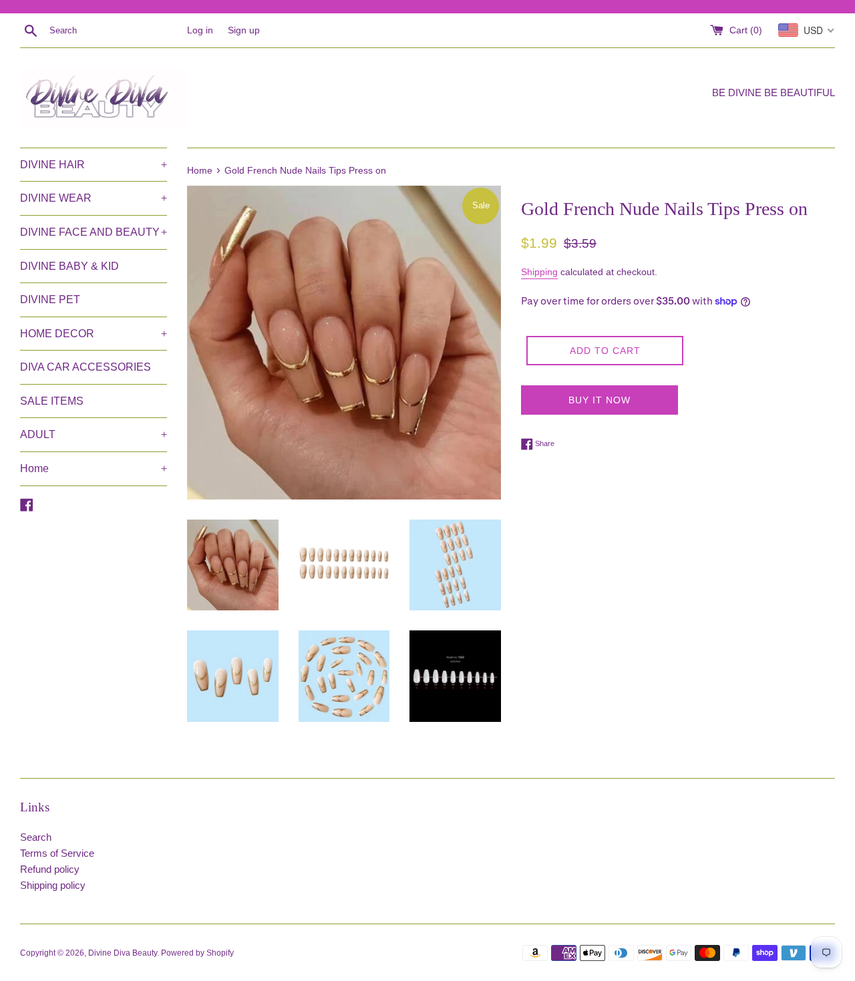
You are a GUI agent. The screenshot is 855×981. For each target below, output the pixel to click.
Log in (200, 30)
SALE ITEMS (51, 401)
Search (35, 837)
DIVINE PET (50, 299)
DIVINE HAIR (93, 164)
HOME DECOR (93, 333)
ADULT (93, 434)
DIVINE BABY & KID (69, 266)
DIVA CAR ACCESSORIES (85, 367)
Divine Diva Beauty (122, 953)
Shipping (539, 271)
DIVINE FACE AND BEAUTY (93, 232)
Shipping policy (53, 885)
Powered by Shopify (197, 953)
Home (93, 468)
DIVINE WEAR (93, 198)
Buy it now (599, 400)
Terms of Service (57, 853)
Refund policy (49, 869)
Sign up (244, 30)
